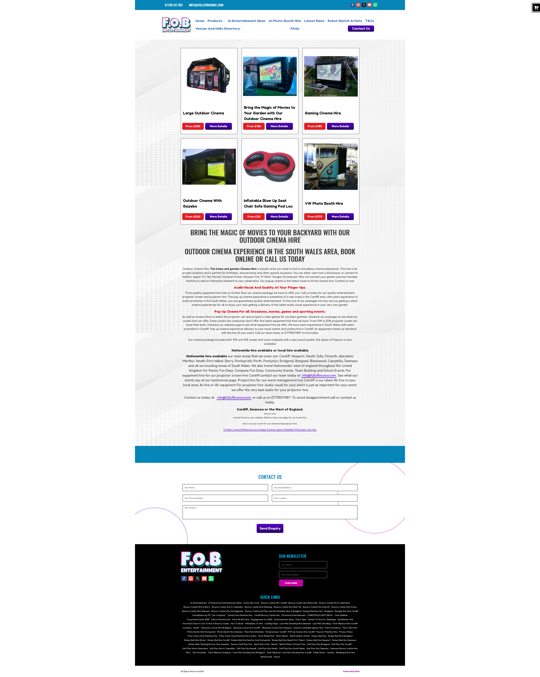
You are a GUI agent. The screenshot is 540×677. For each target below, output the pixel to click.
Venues (330, 652)
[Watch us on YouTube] (369, 5)
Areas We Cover (251, 602)
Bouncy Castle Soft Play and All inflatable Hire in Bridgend (273, 611)
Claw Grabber (341, 615)
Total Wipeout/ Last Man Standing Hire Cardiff (288, 652)
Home (199, 21)
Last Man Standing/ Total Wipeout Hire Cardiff (335, 623)
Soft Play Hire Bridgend (318, 644)
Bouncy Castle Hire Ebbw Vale (303, 602)
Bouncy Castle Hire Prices (344, 607)
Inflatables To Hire (254, 623)
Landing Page (271, 623)
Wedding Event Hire (345, 652)
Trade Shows (319, 652)
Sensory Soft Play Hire (241, 644)
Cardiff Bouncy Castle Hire (267, 615)
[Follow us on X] (364, 5)
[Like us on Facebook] (353, 5)
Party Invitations (333, 627)
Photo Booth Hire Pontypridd (201, 631)
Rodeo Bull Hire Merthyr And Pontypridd (250, 640)
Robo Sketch (282, 636)
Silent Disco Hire (262, 644)
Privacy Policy (346, 631)
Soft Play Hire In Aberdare (195, 648)
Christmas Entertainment (293, 615)
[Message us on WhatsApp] (375, 5)
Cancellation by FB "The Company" (209, 615)
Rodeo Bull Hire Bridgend (340, 636)
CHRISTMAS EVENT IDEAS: (320, 615)
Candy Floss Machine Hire (240, 615)
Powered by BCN (351, 671)
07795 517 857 (174, 5)
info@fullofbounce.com (206, 5)
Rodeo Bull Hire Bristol (195, 640)
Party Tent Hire (349, 627)
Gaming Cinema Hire (323, 113)
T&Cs (369, 21)
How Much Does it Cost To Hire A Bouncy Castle (206, 623)
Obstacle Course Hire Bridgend (216, 627)
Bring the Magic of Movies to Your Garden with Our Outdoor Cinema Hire (269, 113)
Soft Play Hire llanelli (246, 648)
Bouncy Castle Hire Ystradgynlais (227, 611)
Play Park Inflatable (254, 631)
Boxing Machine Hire (313, 611)
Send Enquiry (270, 528)
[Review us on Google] (358, 5)
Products (215, 21)
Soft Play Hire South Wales (292, 648)
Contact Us (361, 28)
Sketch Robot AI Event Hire (292, 644)
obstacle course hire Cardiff (246, 627)
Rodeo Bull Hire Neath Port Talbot (288, 640)
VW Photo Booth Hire (324, 203)
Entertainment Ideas (284, 619)
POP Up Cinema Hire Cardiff (301, 631)
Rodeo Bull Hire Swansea (344, 640)
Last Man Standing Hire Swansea (295, 623)
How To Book (237, 623)
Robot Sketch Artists (345, 21)
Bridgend (328, 611)
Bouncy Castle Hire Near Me (287, 607)
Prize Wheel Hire (266, 636)
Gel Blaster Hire (345, 619)
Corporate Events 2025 (198, 619)
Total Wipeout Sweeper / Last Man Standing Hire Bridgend (236, 652)
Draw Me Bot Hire (240, 619)
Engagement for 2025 (261, 619)
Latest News (314, 21)
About (277, 656)
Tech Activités (199, 652)
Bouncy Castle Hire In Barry (197, 607)
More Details (218, 126)
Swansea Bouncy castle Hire (344, 648)
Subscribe (291, 583)
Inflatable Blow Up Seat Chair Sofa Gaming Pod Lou (268, 203)
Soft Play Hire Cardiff (341, 644)
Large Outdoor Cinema (203, 113)
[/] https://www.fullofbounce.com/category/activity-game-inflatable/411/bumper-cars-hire (270, 429)
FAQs (295, 28)
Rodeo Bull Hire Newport (318, 640)
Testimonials (266, 656)
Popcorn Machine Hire (327, 631)
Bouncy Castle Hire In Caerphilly (227, 607)
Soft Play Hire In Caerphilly (222, 648)
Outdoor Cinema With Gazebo (202, 203)
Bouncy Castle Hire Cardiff (274, 602)
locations (187, 627)
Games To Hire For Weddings (322, 619)
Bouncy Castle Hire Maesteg (258, 607)
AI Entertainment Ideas (246, 21)
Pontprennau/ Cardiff (275, 631)
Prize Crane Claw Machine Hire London (237, 636)
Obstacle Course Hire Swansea (277, 627)
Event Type (301, 619)
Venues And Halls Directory (218, 28)
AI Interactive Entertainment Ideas (225, 602)
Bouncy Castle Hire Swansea (196, 611)
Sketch (274, 644)
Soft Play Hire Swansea (318, 648)
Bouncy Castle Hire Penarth (316, 607)
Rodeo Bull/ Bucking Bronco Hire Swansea (209, 644)
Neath (196, 627)
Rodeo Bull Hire (318, 636)
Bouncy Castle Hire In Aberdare (334, 602)
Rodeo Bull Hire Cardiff (219, 640)
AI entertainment (198, 602)
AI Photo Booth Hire (285, 21)
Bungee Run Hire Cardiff (346, 611)
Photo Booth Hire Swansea (230, 631)
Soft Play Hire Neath (268, 648)
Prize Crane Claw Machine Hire (202, 636)
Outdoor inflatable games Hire (308, 627)
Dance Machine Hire (220, 619)
